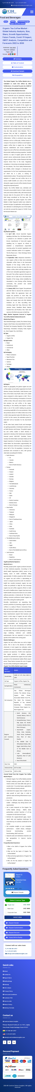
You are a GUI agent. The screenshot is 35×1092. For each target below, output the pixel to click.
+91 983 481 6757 (9, 2)
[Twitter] (9, 1042)
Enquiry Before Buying (15, 937)
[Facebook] (4, 1042)
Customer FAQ (8, 998)
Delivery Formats (9, 1008)
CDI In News (7, 988)
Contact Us (7, 974)
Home (5, 21)
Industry (13, 21)
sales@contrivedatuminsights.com (22, 5)
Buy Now (18, 917)
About (6, 971)
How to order (8, 1001)
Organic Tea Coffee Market (17, 23)
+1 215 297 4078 (21, 2)
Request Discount (13, 932)
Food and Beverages (23, 21)
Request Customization (15, 928)
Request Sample (18, 892)
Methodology (8, 981)
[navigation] (32, 12)
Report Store (8, 978)
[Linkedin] (14, 1042)
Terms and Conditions (10, 994)
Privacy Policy (8, 991)
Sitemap (6, 984)
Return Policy (8, 1004)
